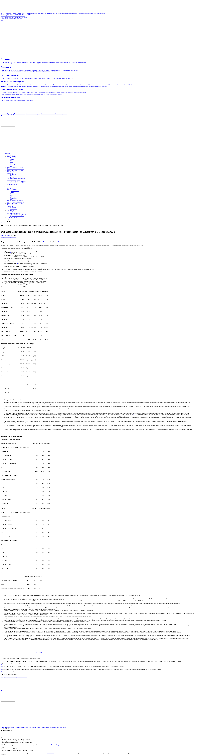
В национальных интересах (12, 81)
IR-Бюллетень (13, 176)
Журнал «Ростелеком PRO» (17, 182)
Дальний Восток (14, 157)
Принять (3, 754)
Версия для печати (5, 235)
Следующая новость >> (20, 677)
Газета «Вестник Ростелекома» (18, 181)
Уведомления (10, 177)
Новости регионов (12, 156)
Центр (11, 166)
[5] (11, 269)
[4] (17, 263)
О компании (6, 59)
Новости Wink (10, 171)
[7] (64, 599)
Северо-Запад (13, 164)
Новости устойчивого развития (15, 167)
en (2, 20)
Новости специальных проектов (15, 169)
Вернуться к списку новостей (8, 237)
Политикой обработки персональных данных (63, 745)
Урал (11, 160)
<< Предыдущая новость (7, 677)
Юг (11, 163)
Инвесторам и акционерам (12, 89)
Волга (11, 162)
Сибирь (12, 159)
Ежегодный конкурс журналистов (16, 178)
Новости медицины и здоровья (15, 170)
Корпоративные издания (13, 180)
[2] (58, 241)
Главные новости (11, 155)
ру (1, 20)
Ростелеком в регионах (10, 97)
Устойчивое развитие (10, 75)
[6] (134, 414)
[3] (10, 252)
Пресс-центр (6, 67)
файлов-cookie (50, 753)
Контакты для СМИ (12, 184)
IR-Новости (13, 174)
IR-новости (10, 173)
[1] (43, 241)
